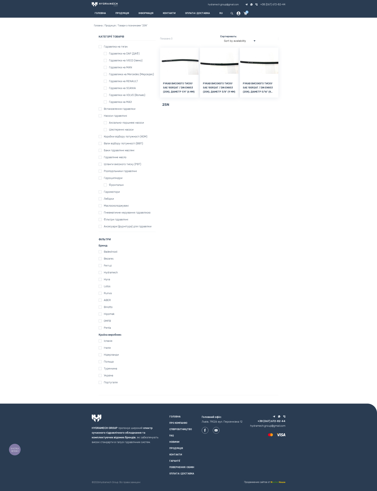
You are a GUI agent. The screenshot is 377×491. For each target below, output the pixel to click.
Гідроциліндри (113, 178)
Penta (107, 327)
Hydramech (111, 272)
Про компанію (178, 423)
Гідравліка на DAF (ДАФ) (124, 53)
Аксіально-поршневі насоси (126, 122)
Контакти (169, 13)
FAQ (171, 435)
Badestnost (110, 251)
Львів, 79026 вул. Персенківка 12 (222, 421)
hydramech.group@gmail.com (223, 4)
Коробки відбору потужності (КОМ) (125, 136)
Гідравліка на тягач (116, 46)
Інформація (146, 13)
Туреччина (110, 368)
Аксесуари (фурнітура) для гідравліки (127, 226)
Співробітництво (180, 429)
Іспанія (108, 341)
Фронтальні (116, 185)
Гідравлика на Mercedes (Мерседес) (131, 74)
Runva (108, 293)
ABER (107, 300)
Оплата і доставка (197, 13)
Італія (107, 347)
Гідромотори (112, 191)
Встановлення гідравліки (119, 109)
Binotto (108, 307)
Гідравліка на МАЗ (120, 102)
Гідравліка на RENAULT (123, 81)
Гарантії (174, 461)
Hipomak (109, 314)
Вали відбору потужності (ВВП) (123, 143)
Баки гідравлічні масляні (119, 150)
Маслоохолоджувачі (116, 205)
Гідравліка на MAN (120, 67)
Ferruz (108, 265)
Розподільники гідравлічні (120, 171)
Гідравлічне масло (115, 157)
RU (221, 13)
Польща (109, 361)
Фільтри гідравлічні (116, 219)
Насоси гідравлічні (115, 115)
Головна (100, 13)
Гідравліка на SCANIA (122, 88)
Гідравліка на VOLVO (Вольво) (127, 95)
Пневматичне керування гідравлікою (127, 212)
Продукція (122, 13)
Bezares (109, 258)
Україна (108, 375)
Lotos (107, 286)
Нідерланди (111, 354)
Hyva (107, 279)
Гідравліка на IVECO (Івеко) (125, 60)
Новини (174, 442)
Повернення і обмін (181, 467)
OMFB (107, 321)
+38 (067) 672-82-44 (272, 4)
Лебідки (109, 198)
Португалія (111, 382)
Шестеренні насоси (121, 129)
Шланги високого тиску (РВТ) (122, 164)
